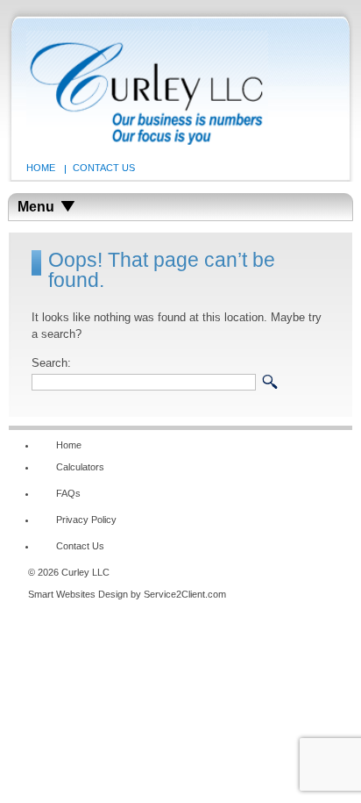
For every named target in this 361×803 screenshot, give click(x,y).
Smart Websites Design (78, 594)
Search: (51, 362)
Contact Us (104, 167)
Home (40, 167)
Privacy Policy (86, 519)
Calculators (80, 467)
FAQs (68, 493)
